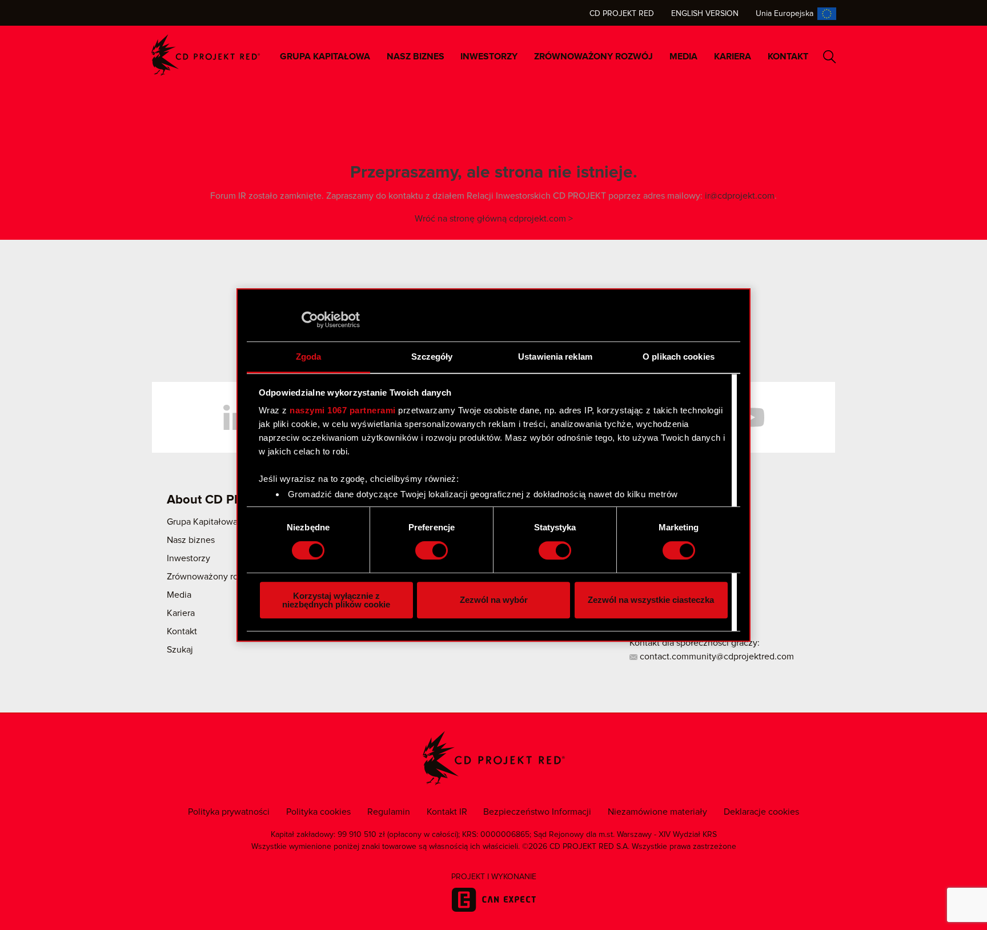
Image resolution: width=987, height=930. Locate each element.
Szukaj (829, 56)
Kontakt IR (447, 811)
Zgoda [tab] (309, 356)
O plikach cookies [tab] (679, 356)
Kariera (732, 56)
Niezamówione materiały (657, 811)
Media (683, 56)
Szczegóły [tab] (432, 356)
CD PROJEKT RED (205, 55)
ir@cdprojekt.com (740, 195)
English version (705, 14)
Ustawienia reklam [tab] (555, 356)
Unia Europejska (784, 14)
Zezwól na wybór (494, 600)
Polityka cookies (318, 811)
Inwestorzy (488, 56)
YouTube (750, 417)
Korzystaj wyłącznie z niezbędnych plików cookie (336, 600)
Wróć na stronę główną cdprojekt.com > (494, 218)
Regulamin (388, 811)
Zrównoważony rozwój (593, 56)
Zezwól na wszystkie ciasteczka (651, 600)
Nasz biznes (415, 56)
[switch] (431, 550)
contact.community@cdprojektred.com (715, 656)
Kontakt (788, 56)
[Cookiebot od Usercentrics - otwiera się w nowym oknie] (310, 319)
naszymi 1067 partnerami (343, 410)
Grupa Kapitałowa (325, 56)
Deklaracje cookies (761, 811)
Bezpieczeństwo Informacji (537, 811)
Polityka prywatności (229, 811)
